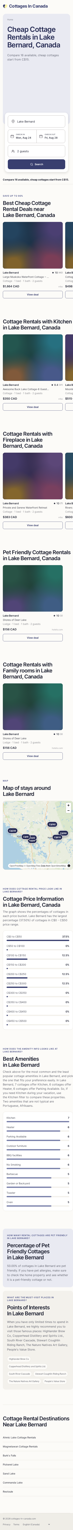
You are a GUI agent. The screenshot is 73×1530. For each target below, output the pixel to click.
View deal (33, 294)
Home (10, 19)
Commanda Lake (13, 1482)
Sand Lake (9, 1473)
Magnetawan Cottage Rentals (20, 1446)
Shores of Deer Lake (14, 619)
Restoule (8, 1491)
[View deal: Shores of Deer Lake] (33, 588)
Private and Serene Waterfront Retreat (25, 507)
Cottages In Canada (28, 6)
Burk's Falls (9, 1455)
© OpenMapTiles (32, 865)
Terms (16, 1524)
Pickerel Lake (10, 1464)
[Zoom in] (68, 805)
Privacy (6, 1524)
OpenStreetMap (58, 865)
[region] (38, 835)
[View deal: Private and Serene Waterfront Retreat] (33, 476)
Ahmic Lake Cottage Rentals (19, 1437)
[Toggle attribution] (69, 866)
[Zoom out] (68, 810)
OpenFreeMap (17, 865)
